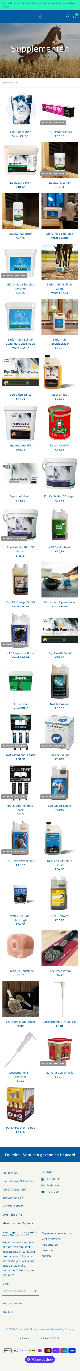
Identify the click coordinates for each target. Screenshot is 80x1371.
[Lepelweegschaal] (59, 948)
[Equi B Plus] (59, 372)
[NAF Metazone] (59, 681)
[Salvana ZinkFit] (59, 423)
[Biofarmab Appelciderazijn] (59, 317)
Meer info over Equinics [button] (17, 1223)
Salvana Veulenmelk (59, 1073)
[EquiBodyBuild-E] (20, 423)
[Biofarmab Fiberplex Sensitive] (20, 262)
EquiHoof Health (20, 496)
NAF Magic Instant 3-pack (20, 808)
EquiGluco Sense (20, 395)
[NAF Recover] (59, 893)
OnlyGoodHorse (20, 132)
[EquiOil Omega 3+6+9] (20, 579)
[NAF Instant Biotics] (59, 109)
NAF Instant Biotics (59, 132)
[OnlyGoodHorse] (20, 109)
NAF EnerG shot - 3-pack (20, 1128)
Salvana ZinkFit (59, 445)
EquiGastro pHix (20, 183)
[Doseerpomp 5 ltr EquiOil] (59, 999)
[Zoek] (68, 16)
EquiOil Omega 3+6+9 (20, 602)
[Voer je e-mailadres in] (35, 1291)
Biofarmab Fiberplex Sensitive (20, 287)
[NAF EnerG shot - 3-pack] (20, 1105)
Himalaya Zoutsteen (20, 971)
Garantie (47, 1250)
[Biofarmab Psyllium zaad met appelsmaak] (20, 317)
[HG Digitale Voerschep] (20, 999)
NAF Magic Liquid (59, 806)
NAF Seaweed (20, 704)
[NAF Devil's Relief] (59, 525)
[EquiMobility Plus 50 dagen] (20, 525)
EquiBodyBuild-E (20, 445)
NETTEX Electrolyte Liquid (59, 863)
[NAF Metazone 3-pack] (20, 732)
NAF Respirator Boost (20, 653)
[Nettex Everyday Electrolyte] (20, 893)
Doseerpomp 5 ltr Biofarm (20, 1075)
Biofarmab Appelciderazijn (59, 342)
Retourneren (49, 1244)
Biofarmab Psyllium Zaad (60, 287)
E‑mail (6, 1284)
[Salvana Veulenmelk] (59, 1050)
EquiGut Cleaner (59, 183)
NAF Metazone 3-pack (20, 755)
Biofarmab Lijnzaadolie (59, 602)
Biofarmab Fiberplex (59, 234)
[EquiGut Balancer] (20, 211)
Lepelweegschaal (60, 971)
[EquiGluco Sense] (20, 372)
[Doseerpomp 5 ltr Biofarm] (20, 1050)
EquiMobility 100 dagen (59, 496)
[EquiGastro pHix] (20, 160)
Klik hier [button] (7, 1312)
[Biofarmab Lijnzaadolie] (59, 579)
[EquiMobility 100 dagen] (59, 474)
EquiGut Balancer (20, 234)
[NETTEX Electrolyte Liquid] (59, 838)
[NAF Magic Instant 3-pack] (20, 783)
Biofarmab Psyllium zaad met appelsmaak (20, 342)
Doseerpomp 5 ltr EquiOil (59, 1022)
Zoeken (46, 1256)
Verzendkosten (51, 1239)
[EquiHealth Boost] (59, 630)
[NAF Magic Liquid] (59, 783)
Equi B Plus (59, 395)
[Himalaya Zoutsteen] (20, 948)
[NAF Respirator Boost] (20, 630)
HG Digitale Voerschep (20, 1022)
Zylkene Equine (59, 755)
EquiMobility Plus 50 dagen (20, 549)
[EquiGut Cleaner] (59, 160)
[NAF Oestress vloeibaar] (20, 838)
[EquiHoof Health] (20, 474)
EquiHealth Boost (59, 653)
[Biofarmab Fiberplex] (59, 211)
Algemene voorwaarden (57, 1233)
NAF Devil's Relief (59, 547)
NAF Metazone (59, 704)
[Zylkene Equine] (59, 732)
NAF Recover (59, 916)
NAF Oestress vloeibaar (20, 861)
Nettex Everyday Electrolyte (20, 918)
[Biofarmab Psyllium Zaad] (59, 262)
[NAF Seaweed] (20, 681)
